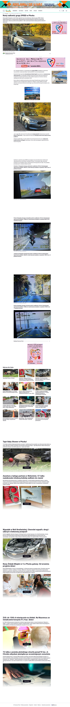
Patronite (40, 10)
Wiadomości (15, 10)
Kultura (26, 10)
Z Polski (35, 10)
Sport (31, 10)
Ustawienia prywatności (45, 704)
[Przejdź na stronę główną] (4, 11)
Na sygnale (21, 10)
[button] (62, 10)
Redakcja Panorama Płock (10, 53)
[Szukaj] (60, 11)
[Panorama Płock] (9, 11)
